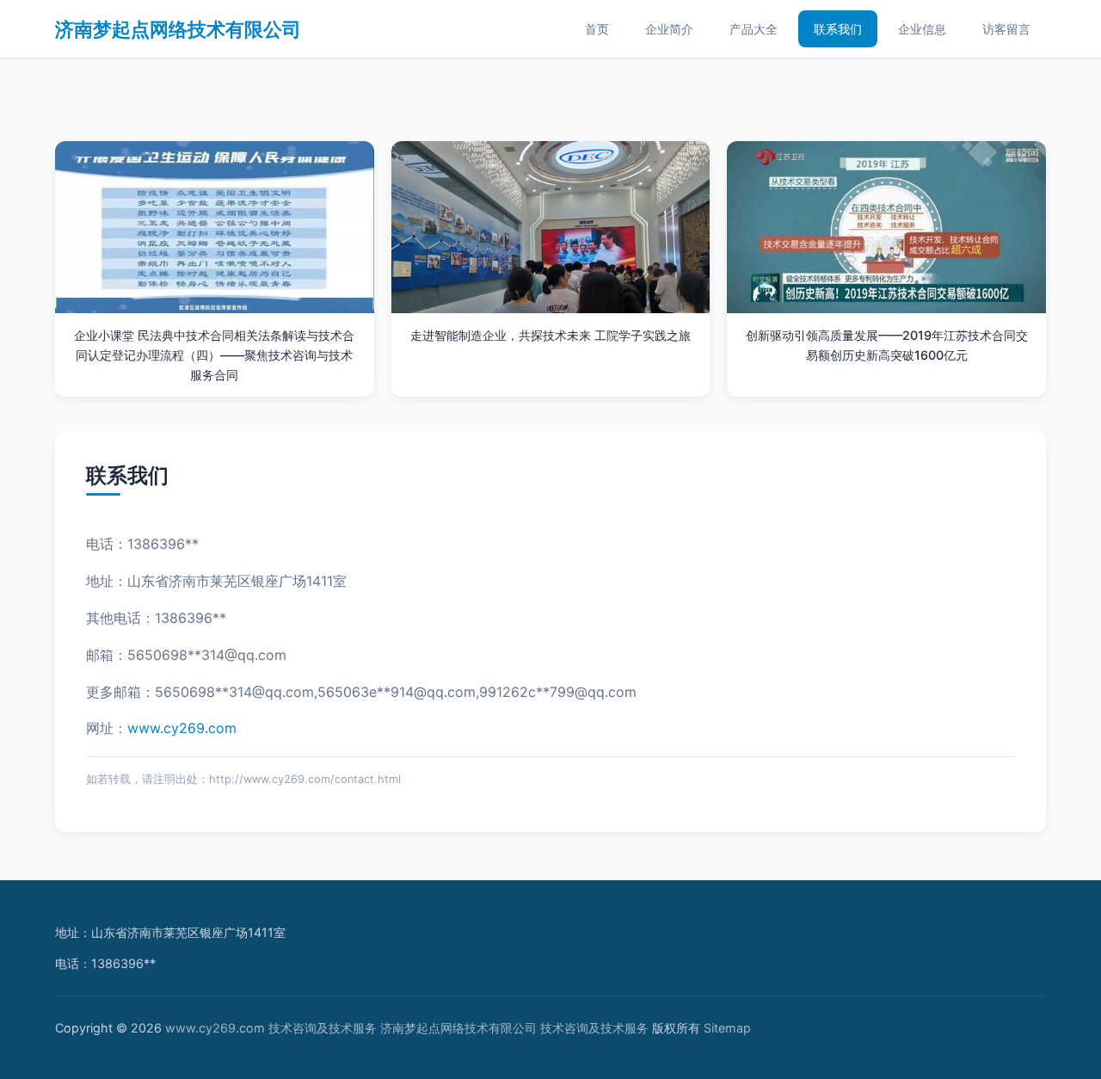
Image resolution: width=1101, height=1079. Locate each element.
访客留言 (1006, 29)
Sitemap (727, 1027)
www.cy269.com (182, 728)
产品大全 (753, 29)
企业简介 (669, 29)
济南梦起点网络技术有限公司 (178, 28)
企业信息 (922, 29)
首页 (597, 29)
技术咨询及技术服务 (322, 1027)
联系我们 (838, 29)
